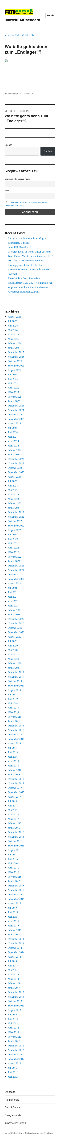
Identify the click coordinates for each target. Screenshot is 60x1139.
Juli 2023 (12, 481)
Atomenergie (12, 1099)
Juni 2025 (13, 378)
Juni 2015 (13, 912)
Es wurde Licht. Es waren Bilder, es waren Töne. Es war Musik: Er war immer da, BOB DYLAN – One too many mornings (30, 256)
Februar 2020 (14, 663)
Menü (50, 15)
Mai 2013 (13, 1023)
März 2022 (13, 552)
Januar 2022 (14, 561)
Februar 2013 (14, 1036)
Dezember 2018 (16, 725)
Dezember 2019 (16, 672)
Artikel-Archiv (12, 1107)
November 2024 (16, 410)
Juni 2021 (13, 592)
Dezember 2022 (16, 512)
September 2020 (16, 632)
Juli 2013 (12, 1014)
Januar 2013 (14, 1041)
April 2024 (13, 441)
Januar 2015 (14, 934)
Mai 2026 (13, 330)
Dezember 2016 (16, 832)
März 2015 (13, 925)
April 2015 (13, 921)
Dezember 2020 (16, 618)
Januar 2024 (14, 454)
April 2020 (13, 654)
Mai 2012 (13, 1076)
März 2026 (13, 338)
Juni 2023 (13, 485)
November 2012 (16, 1050)
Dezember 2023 (16, 458)
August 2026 (14, 316)
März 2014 (13, 978)
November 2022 (16, 516)
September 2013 (16, 1005)
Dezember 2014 (16, 938)
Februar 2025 (14, 396)
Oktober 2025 (15, 361)
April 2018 (13, 761)
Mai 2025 (13, 383)
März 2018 (13, 765)
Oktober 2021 (15, 574)
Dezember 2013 (16, 992)
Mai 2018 (13, 756)
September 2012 (16, 1058)
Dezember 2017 (16, 778)
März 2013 (13, 1032)
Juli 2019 (12, 694)
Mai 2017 (13, 810)
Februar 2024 (14, 450)
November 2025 (16, 356)
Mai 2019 (13, 703)
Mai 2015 (13, 916)
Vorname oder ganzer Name (17, 178)
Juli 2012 (12, 1067)
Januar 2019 (14, 721)
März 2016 (13, 872)
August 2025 (14, 370)
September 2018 (16, 738)
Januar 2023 (14, 507)
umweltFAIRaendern (22, 19)
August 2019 (14, 690)
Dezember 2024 (16, 405)
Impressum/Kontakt (15, 1123)
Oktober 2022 (15, 521)
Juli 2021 (12, 587)
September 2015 (16, 898)
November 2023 (16, 463)
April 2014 (13, 974)
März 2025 (13, 392)
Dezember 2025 (16, 352)
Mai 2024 (13, 436)
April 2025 (13, 387)
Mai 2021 (13, 596)
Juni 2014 (13, 965)
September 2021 (16, 578)
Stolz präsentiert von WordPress (39, 1132)
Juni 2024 (13, 432)
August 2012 (14, 1063)
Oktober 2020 (15, 627)
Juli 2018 (12, 747)
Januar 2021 (14, 614)
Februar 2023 (14, 503)
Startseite (10, 1092)
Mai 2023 (13, 490)
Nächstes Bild (27, 35)
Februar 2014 (14, 983)
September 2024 (16, 418)
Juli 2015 (12, 907)
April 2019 (13, 707)
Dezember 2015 (16, 885)
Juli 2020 (12, 641)
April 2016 (13, 867)
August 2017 (14, 796)
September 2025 (16, 365)
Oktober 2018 (15, 734)
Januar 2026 (14, 347)
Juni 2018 (13, 752)
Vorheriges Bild (12, 35)
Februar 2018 (14, 770)
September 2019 (16, 685)
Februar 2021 (14, 610)
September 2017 (16, 792)
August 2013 (14, 1010)
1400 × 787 (29, 93)
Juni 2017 (13, 805)
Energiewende (13, 1115)
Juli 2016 (12, 854)
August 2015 (14, 903)
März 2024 (13, 445)
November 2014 (16, 943)
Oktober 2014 (15, 947)
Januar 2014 (14, 987)
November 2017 (16, 783)
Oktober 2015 (15, 894)
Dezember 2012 (16, 1045)
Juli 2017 (12, 801)
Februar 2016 (14, 876)
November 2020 (16, 623)
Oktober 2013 (15, 1001)
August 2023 (14, 476)
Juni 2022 (13, 538)
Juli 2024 (12, 427)
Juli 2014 (12, 961)
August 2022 (14, 530)
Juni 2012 (13, 1072)
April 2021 (13, 601)
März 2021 (13, 605)
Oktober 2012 (15, 1054)
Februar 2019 (14, 716)
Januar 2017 (14, 827)
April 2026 (13, 334)
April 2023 (13, 494)
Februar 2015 (14, 930)
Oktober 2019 (15, 681)
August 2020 (14, 636)
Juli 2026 (12, 321)
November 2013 (16, 996)
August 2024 (14, 423)
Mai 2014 (13, 970)
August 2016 (14, 850)
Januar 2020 (14, 667)
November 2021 (16, 570)
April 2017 (13, 814)
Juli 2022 (12, 534)
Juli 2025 (12, 374)
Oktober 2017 (15, 787)
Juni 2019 (13, 698)
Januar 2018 (14, 774)
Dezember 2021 (16, 565)
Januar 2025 (14, 401)
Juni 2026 (13, 325)
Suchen (8, 144)
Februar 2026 (14, 343)
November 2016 (16, 836)
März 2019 (13, 712)
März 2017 (13, 818)
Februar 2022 (14, 556)
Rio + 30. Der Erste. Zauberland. (24, 278)
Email (7, 190)
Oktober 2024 (15, 414)
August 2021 (14, 583)
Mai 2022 (13, 543)
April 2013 (13, 1027)
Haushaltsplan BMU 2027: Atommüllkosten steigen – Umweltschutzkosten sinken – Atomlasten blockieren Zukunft (30, 287)
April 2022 (13, 547)
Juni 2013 (13, 1018)
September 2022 (16, 525)
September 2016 (16, 845)
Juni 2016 (13, 858)
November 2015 (16, 890)
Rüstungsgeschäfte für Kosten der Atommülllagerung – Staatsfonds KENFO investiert (29, 269)
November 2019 (16, 676)
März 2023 (13, 498)
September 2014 (16, 952)
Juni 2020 (13, 645)
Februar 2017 (14, 823)
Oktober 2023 (15, 467)
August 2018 (14, 743)
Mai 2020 (13, 650)
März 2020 (13, 658)
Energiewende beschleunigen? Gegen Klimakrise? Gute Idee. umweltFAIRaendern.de (27, 242)
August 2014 (14, 956)
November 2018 (16, 730)
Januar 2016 (14, 881)
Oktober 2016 (15, 841)
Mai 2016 (13, 863)
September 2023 (16, 472)
